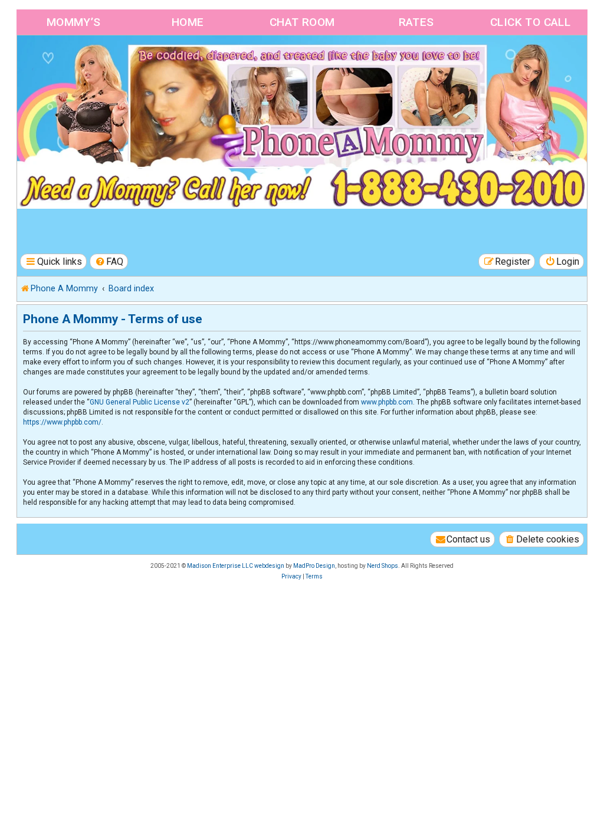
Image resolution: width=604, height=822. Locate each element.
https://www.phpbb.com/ (62, 422)
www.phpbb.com (387, 402)
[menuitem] (109, 261)
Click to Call (530, 22)
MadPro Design (314, 566)
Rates (416, 22)
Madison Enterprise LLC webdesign (235, 566)
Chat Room (302, 22)
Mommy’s (74, 22)
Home (188, 22)
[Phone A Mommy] (84, 60)
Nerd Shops (382, 566)
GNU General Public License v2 (139, 402)
